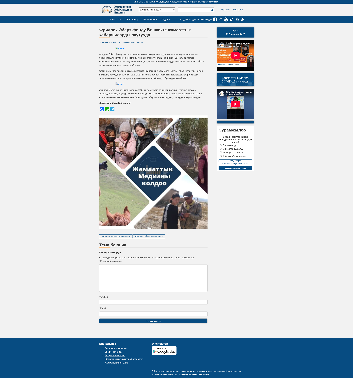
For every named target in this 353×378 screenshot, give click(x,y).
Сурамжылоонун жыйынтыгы (235, 163)
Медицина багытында (234, 152)
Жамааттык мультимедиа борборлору (124, 359)
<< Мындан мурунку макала (115, 236)
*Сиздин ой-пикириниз (110, 261)
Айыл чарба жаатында (234, 156)
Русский (225, 9)
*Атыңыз (103, 297)
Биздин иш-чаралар (115, 355)
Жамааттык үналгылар (116, 363)
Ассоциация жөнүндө (116, 348)
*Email (102, 308)
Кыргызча (238, 9)
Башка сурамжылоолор (235, 168)
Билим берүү (229, 145)
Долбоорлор (132, 19)
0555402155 (212, 2)
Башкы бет (115, 19)
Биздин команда (113, 352)
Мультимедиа (150, 19)
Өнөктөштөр (160, 343)
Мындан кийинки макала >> (149, 236)
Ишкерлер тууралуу (233, 149)
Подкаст (165, 19)
